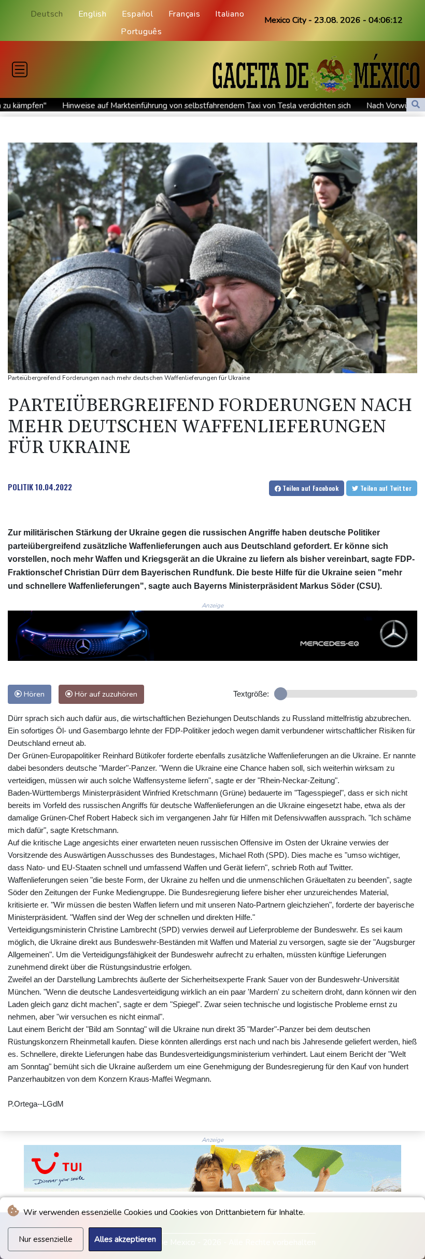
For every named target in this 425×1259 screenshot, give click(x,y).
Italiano (229, 14)
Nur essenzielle (46, 1239)
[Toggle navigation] (19, 69)
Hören (33, 694)
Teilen (309, 488)
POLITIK (20, 486)
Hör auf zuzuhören (105, 694)
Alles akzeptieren (125, 1239)
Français (184, 14)
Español (137, 14)
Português (141, 31)
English (92, 14)
